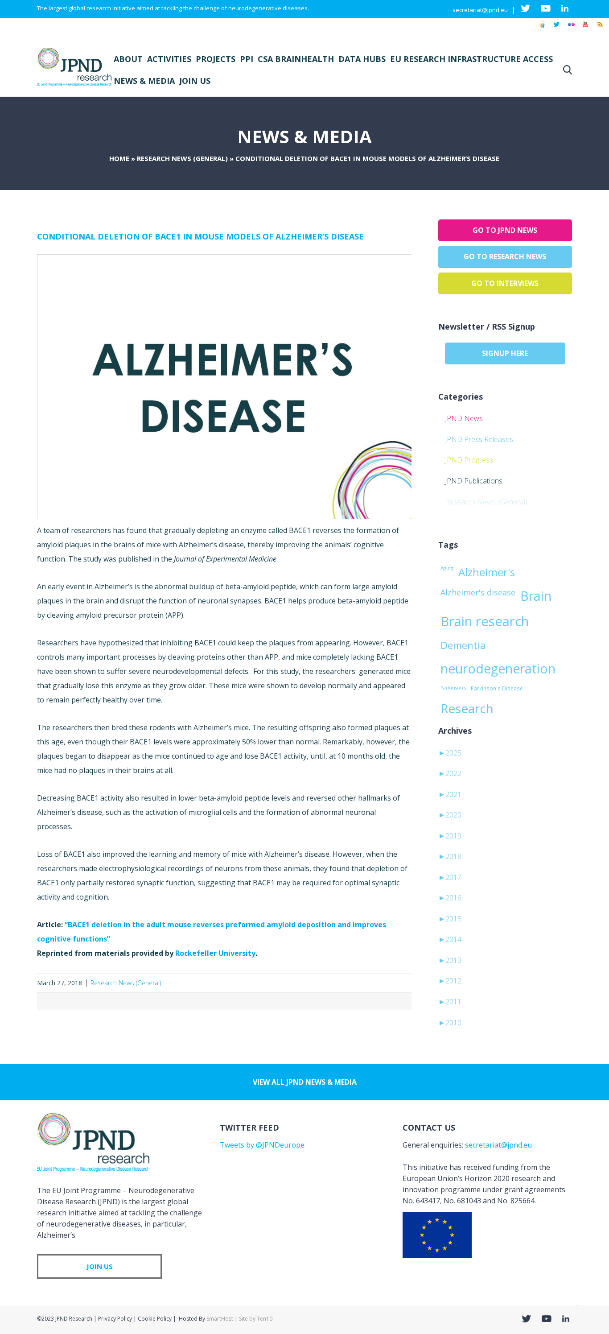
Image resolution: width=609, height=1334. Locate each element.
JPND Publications (473, 481)
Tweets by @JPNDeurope (262, 1145)
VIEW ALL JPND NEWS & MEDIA (305, 1082)
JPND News (464, 418)
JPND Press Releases (479, 439)
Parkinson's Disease (497, 688)
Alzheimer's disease (477, 592)
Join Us (194, 80)
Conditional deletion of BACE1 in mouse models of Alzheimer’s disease (200, 236)
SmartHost (219, 1318)
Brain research (484, 621)
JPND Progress (469, 460)
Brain (535, 595)
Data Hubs (362, 59)
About (128, 59)
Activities (169, 59)
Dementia (463, 645)
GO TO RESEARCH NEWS (505, 256)
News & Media (144, 80)
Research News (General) (182, 158)
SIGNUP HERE (505, 353)
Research (467, 708)
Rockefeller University (215, 953)
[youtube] (585, 28)
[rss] (600, 28)
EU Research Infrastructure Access (471, 59)
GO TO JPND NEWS (505, 230)
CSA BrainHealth (296, 59)
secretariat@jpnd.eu (480, 10)
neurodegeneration (498, 668)
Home (119, 158)
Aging (446, 568)
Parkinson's (453, 688)
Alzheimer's (486, 572)
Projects (215, 59)
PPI (246, 59)
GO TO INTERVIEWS (505, 283)
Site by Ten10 (255, 1318)
